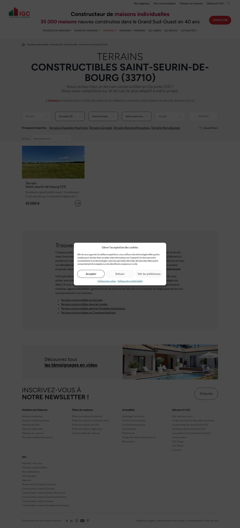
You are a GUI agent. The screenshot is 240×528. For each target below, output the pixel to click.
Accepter (91, 273)
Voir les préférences (149, 273)
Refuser (120, 273)
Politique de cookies (107, 281)
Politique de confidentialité (130, 281)
